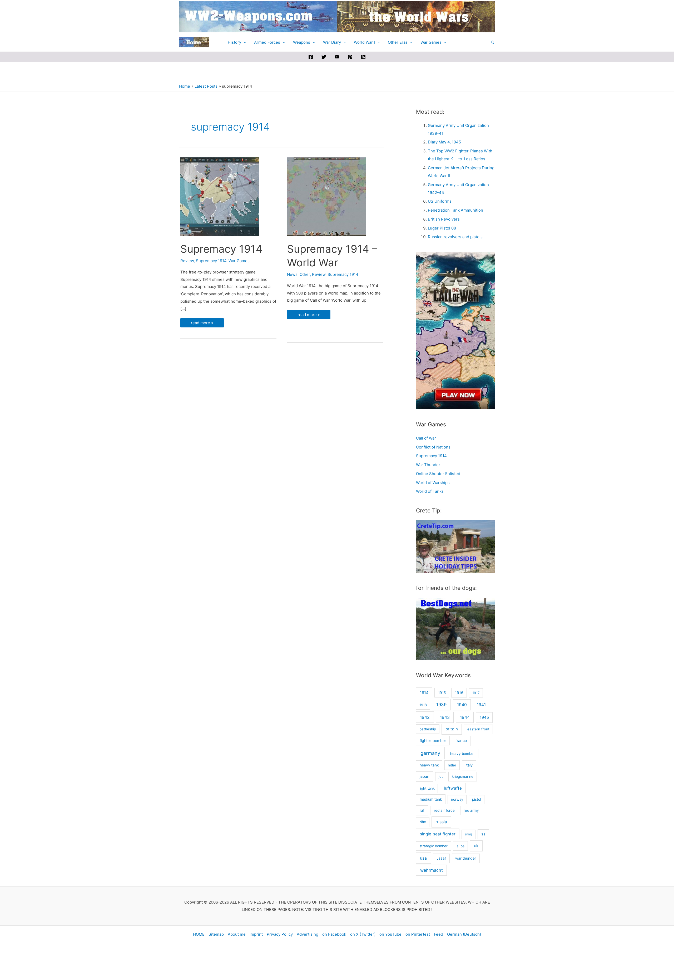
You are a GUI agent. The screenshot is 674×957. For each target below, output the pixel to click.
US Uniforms (440, 201)
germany (430, 753)
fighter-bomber (433, 740)
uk (476, 845)
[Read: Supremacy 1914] (219, 196)
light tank (427, 788)
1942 (425, 717)
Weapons (301, 42)
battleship (427, 729)
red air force (444, 810)
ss (483, 834)
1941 (481, 704)
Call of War (426, 438)
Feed (438, 934)
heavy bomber (462, 753)
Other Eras (398, 42)
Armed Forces (267, 42)
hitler (452, 765)
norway (457, 799)
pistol (476, 799)
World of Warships (433, 482)
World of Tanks (430, 491)
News (292, 274)
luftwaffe (453, 788)
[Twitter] (324, 57)
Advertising (307, 934)
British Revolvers (444, 219)
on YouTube (390, 934)
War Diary (332, 42)
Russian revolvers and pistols (455, 236)
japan (424, 776)
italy (469, 765)
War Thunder (428, 464)
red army (471, 810)
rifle (423, 822)
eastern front (478, 729)
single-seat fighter (437, 833)
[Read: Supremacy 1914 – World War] (326, 196)
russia (441, 821)
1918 (423, 705)
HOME (199, 934)
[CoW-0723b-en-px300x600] (455, 330)
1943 (445, 717)
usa (423, 858)
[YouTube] (337, 57)
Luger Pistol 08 (442, 228)
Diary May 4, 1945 (444, 141)
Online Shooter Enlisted (438, 473)
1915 (442, 693)
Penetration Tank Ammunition (455, 210)
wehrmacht (431, 870)
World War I (364, 42)
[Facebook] (311, 57)
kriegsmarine (462, 776)
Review (187, 260)
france (461, 740)
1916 (459, 692)
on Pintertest (417, 934)
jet (441, 776)
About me (237, 934)
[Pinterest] (350, 57)
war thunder (465, 858)
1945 (484, 717)
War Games (431, 42)
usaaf (441, 858)
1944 (465, 717)
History (234, 42)
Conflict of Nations (433, 447)
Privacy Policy (280, 934)
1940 (462, 704)
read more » (202, 323)
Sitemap (216, 934)
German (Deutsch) (464, 934)
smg (468, 834)
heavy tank (429, 765)
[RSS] (363, 57)
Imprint (256, 934)
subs (460, 846)
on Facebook (334, 934)
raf (422, 810)
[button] (492, 42)
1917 (475, 693)
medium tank (431, 799)
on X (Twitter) (362, 934)
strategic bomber (433, 846)
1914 (424, 692)
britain (451, 728)
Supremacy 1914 (221, 248)
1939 (441, 704)
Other (305, 274)
